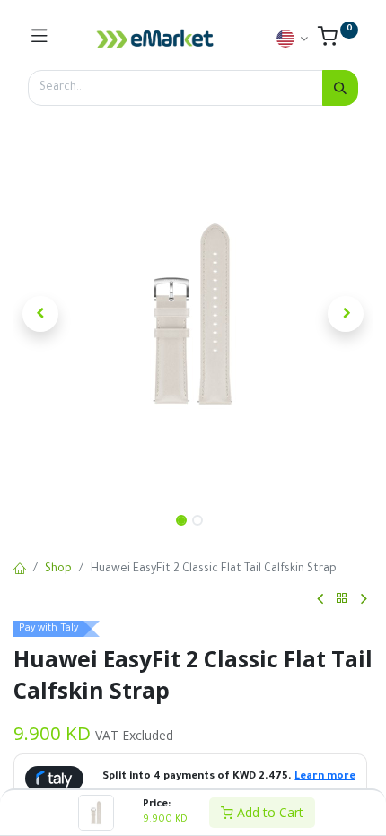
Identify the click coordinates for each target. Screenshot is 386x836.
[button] (40, 314)
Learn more (324, 777)
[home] (19, 570)
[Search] (340, 88)
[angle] (320, 599)
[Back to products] (342, 598)
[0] (338, 41)
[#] (39, 38)
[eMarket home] (155, 38)
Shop (58, 569)
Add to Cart (268, 812)
